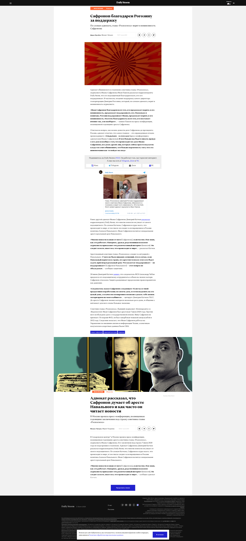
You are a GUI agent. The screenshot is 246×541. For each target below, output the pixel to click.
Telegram (125, 161)
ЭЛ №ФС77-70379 (170, 501)
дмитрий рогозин (110, 332)
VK (137, 161)
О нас (110, 505)
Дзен (132, 161)
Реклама (111, 509)
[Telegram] (122, 505)
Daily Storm (123, 3)
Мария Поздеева (108, 429)
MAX (118, 158)
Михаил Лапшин (107, 35)
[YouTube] (126, 505)
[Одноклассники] (134, 505)
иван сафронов (96, 332)
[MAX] (137, 505)
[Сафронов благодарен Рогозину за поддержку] (139, 35)
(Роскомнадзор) (148, 501)
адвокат (121, 332)
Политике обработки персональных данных (106, 535)
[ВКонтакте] (130, 505)
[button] (11, 3)
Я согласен (160, 534)
